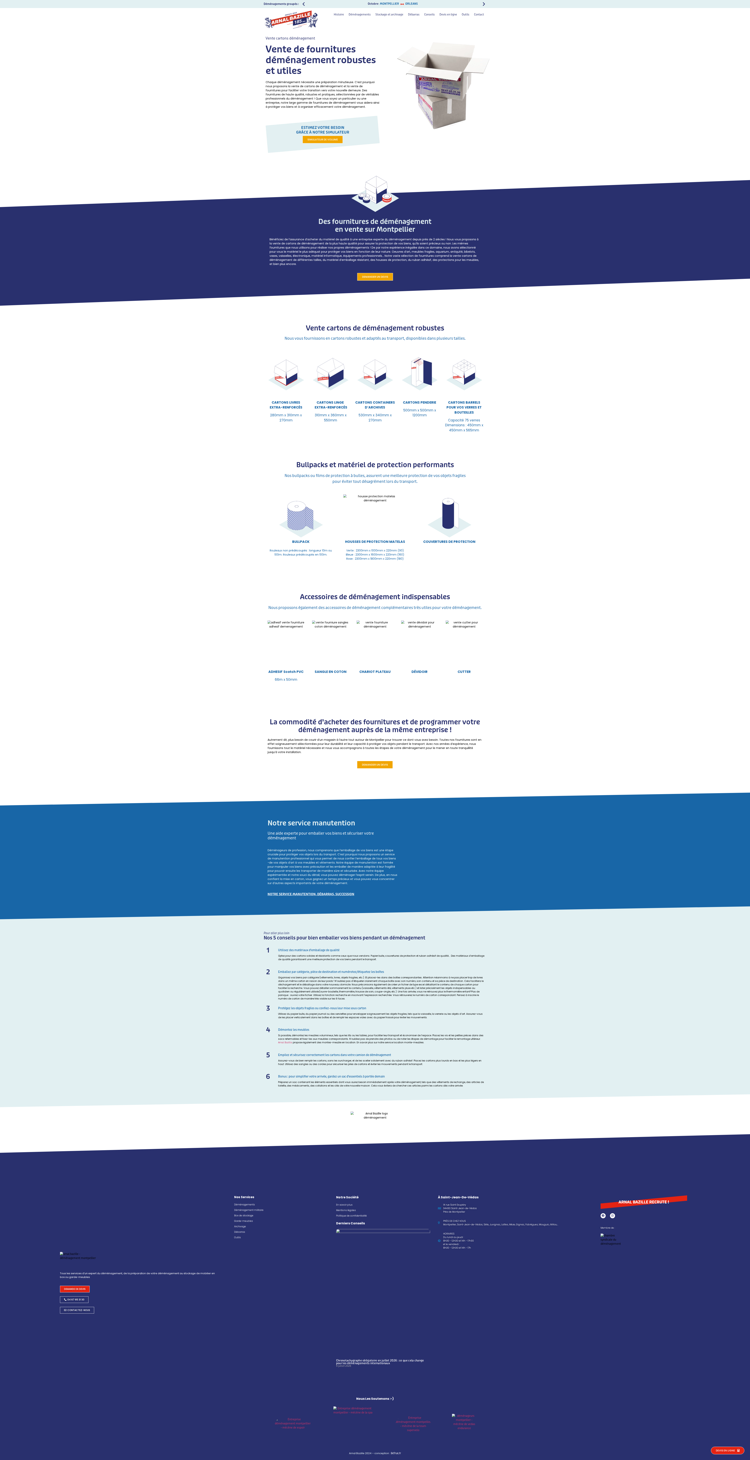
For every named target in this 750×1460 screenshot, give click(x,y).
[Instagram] (612, 1215)
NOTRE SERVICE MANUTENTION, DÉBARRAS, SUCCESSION (311, 894)
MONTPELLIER (389, 3)
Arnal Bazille (285, 1042)
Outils (465, 14)
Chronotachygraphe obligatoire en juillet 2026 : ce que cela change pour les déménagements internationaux (380, 1362)
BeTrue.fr (396, 1453)
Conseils (429, 14)
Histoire (339, 14)
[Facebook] (603, 1215)
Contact (479, 14)
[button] (303, 3)
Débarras (414, 14)
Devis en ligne (448, 14)
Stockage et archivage (389, 14)
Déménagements (360, 14)
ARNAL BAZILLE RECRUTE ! (644, 1202)
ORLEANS (411, 3)
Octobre (373, 3)
